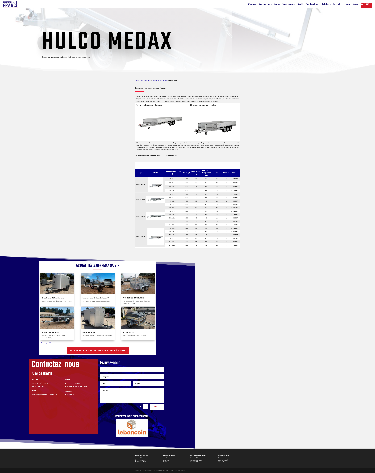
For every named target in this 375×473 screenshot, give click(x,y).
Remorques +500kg (194, 457)
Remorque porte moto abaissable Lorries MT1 (96, 298)
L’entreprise (252, 5)
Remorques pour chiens (140, 461)
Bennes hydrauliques (195, 461)
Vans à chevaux (288, 5)
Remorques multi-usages (160, 80)
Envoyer (157, 406)
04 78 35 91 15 (366, 4)
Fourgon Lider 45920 (89, 332)
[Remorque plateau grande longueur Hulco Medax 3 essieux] (214, 139)
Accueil (137, 80)
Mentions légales (163, 470)
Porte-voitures (166, 460)
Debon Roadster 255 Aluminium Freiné (53, 298)
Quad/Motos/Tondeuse (140, 459)
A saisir (301, 5)
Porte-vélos (337, 5)
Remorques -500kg (139, 457)
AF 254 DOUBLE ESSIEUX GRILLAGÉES (133, 298)
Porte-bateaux (166, 457)
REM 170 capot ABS (128, 332)
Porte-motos (165, 459)
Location (347, 5)
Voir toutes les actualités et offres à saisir (97, 350)
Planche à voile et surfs (140, 460)
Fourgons (165, 461)
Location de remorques (223, 460)
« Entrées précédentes (47, 343)
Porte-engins (193, 459)
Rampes (277, 5)
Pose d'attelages (221, 457)
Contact (355, 5)
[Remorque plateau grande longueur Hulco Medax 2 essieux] (160, 139)
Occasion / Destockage (223, 459)
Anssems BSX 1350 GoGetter (50, 332)
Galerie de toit (326, 5)
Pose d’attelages (312, 5)
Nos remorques (264, 5)
